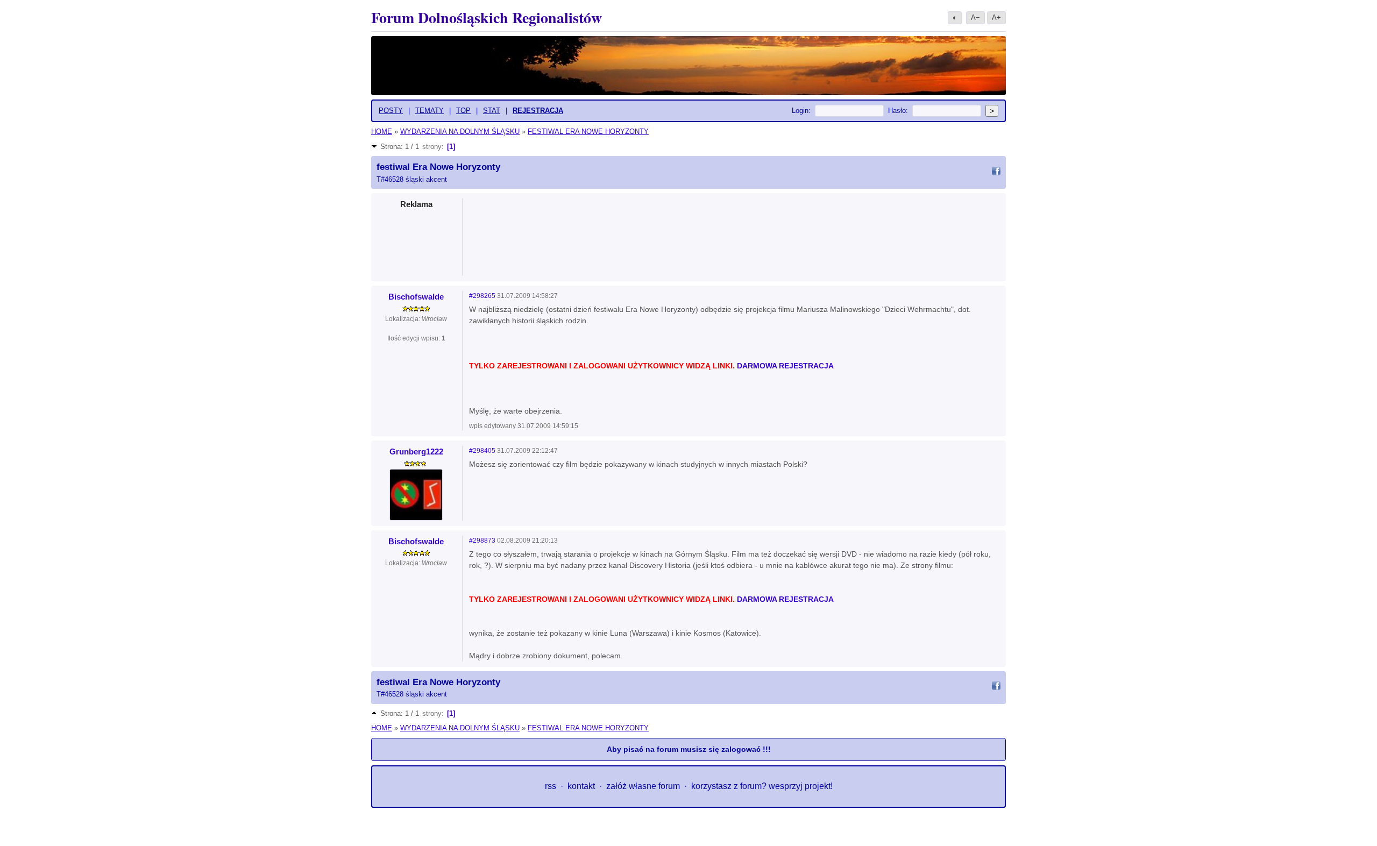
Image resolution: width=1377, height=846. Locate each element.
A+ (996, 17)
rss (550, 786)
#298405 (482, 450)
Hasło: (898, 110)
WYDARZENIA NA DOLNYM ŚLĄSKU (460, 131)
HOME (381, 131)
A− (975, 17)
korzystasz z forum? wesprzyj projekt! (762, 786)
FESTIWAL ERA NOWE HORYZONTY (588, 131)
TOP (463, 110)
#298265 (482, 296)
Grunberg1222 (416, 451)
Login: (801, 110)
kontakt (581, 786)
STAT (491, 110)
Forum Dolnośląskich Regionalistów (486, 17)
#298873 (482, 540)
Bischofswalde (416, 296)
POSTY (391, 110)
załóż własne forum (643, 786)
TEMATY (429, 110)
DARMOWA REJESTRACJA (785, 365)
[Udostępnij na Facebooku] (996, 173)
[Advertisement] (735, 234)
